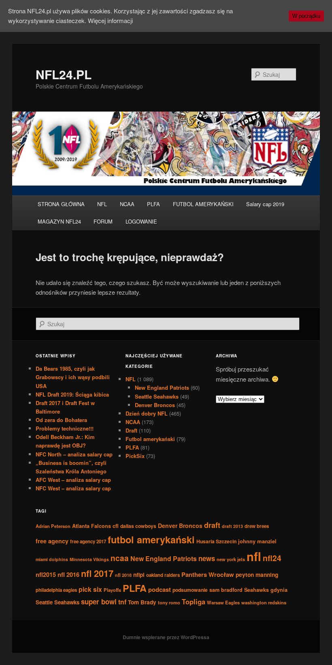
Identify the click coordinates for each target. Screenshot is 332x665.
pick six (90, 589)
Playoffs (112, 590)
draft (212, 525)
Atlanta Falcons (91, 526)
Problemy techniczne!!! (65, 428)
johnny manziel (257, 541)
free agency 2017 (88, 541)
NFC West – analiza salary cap (73, 488)
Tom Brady (142, 602)
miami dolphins (52, 559)
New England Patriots (162, 387)
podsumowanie (190, 589)
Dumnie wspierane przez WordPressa (166, 637)
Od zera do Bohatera (61, 420)
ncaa (120, 558)
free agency (52, 541)
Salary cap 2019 (265, 204)
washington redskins (263, 602)
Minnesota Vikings (89, 559)
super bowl (99, 601)
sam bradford (226, 589)
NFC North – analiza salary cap (74, 454)
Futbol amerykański (150, 439)
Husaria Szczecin (216, 541)
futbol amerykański (151, 539)
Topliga (193, 601)
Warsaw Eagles (223, 602)
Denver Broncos (155, 405)
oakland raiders (163, 575)
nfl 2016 (68, 574)
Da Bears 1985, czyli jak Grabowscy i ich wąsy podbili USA (73, 377)
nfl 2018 (123, 575)
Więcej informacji (110, 20)
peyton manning (257, 574)
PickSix (135, 456)
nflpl (139, 574)
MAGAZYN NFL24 (59, 221)
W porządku (306, 16)
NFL (102, 204)
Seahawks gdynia (265, 589)
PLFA (153, 204)
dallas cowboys (138, 526)
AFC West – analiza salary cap (73, 479)
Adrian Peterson (53, 526)
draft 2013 (232, 526)
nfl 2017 (97, 573)
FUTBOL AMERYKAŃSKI (203, 204)
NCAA (127, 204)
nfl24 (272, 558)
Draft (131, 430)
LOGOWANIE (141, 221)
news (206, 558)
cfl (116, 526)
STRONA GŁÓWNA (61, 204)
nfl (254, 556)
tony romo (169, 602)
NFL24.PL (64, 74)
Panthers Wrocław (207, 574)
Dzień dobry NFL (147, 413)
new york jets (231, 559)
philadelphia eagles (56, 590)
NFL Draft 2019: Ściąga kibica (72, 394)
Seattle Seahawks (157, 396)
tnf (122, 601)
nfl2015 (46, 574)
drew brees (257, 526)
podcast (159, 589)
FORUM (103, 221)
